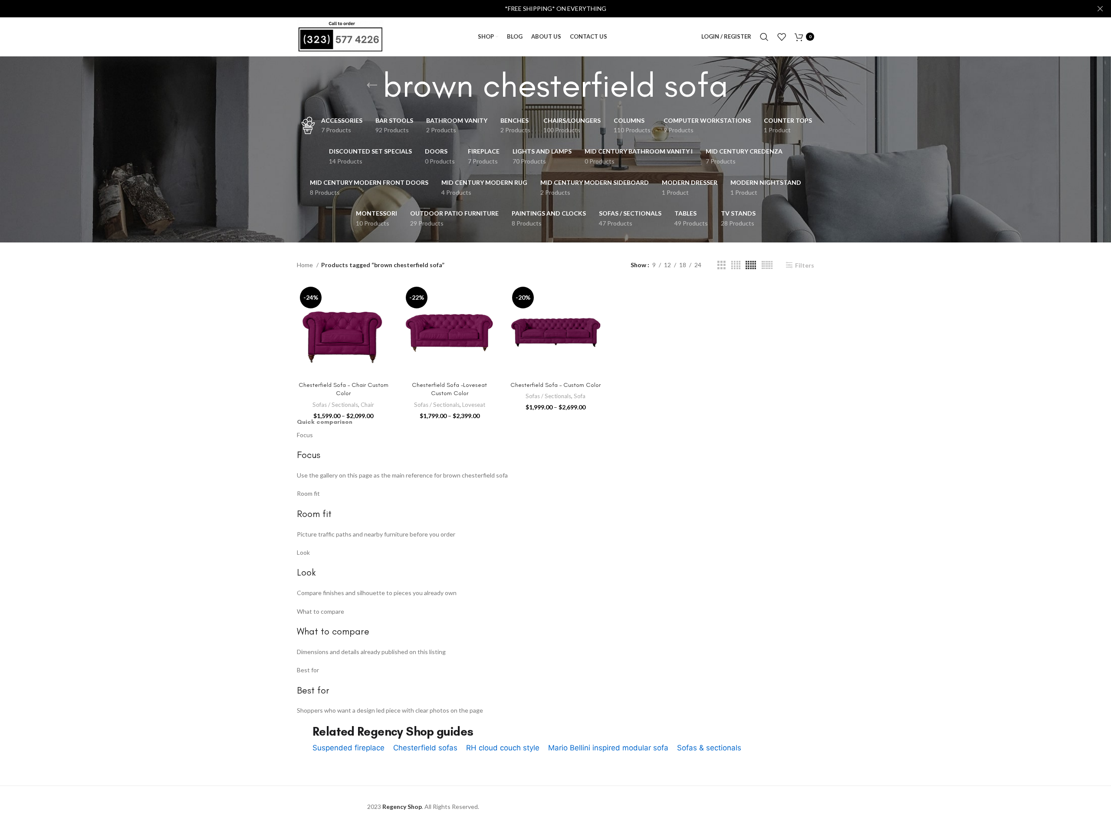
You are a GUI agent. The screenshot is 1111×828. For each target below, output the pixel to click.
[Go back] (372, 85)
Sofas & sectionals (709, 747)
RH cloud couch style (502, 747)
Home (305, 264)
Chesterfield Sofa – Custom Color (555, 385)
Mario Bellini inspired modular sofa (608, 747)
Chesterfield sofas (425, 747)
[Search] (764, 37)
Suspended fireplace (348, 747)
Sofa (579, 396)
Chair (367, 404)
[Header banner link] (542, 8)
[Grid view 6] (767, 265)
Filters (804, 265)
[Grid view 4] (735, 265)
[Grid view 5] (751, 265)
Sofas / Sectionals (335, 404)
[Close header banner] (1100, 8)
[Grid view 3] (721, 265)
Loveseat (473, 404)
